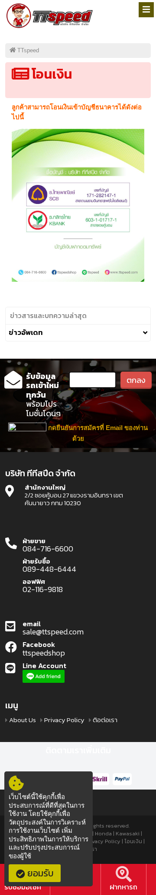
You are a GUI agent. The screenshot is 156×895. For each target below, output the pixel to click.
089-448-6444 (49, 569)
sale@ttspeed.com (53, 632)
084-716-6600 (48, 549)
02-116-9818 (43, 589)
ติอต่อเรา (105, 720)
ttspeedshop (44, 653)
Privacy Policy (64, 720)
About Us (22, 720)
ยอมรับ (40, 873)
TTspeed (28, 50)
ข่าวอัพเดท (26, 333)
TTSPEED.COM (49, 16)
